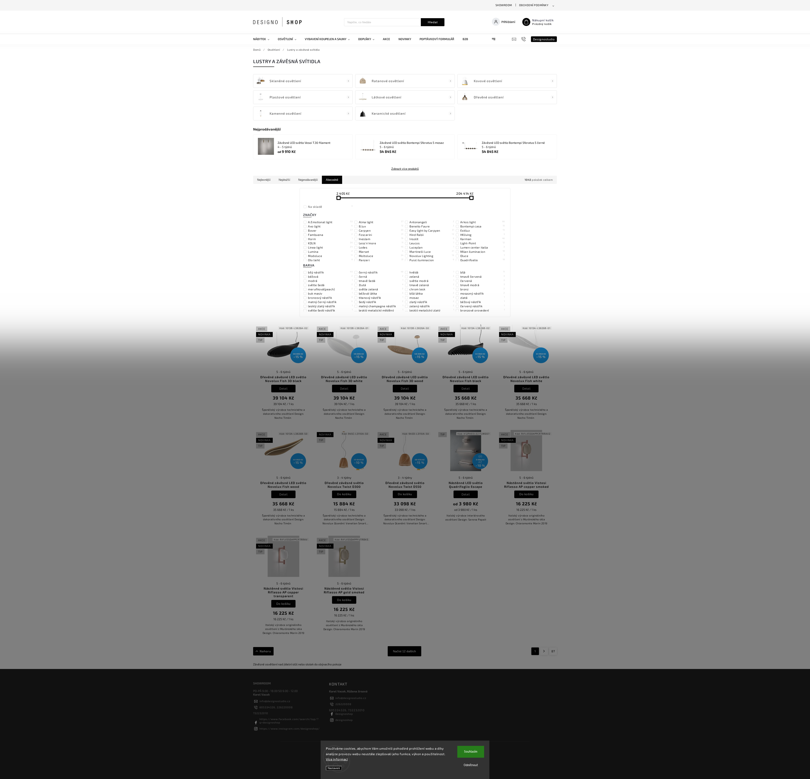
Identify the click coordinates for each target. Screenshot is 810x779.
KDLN (330, 243)
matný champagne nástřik (381, 306)
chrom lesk (431, 289)
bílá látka (431, 293)
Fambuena (330, 235)
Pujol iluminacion (431, 260)
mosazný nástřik (482, 293)
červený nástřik (482, 306)
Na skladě (330, 206)
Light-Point (482, 243)
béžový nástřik (482, 302)
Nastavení (334, 768)
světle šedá (330, 285)
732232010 (260, 713)
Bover (330, 230)
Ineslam (381, 239)
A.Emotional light (330, 222)
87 (553, 651)
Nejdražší (284, 179)
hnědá (431, 272)
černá (381, 276)
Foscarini (381, 235)
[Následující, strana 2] (544, 651)
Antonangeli (431, 222)
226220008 (343, 704)
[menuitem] (263, 39)
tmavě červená (482, 276)
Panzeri (381, 260)
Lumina (330, 251)
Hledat (433, 22)
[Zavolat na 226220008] (524, 39)
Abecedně (332, 179)
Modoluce (330, 256)
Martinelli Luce (431, 251)
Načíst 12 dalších (404, 651)
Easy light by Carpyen (431, 230)
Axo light (330, 226)
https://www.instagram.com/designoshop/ (289, 728)
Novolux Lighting (431, 256)
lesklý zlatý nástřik (330, 306)
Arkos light (482, 222)
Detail (283, 388)
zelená (431, 276)
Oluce (482, 256)
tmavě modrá (482, 285)
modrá (330, 281)
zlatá (482, 297)
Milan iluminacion (482, 251)
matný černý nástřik (330, 302)
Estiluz (482, 230)
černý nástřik (381, 272)
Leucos (431, 243)
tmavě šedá (381, 281)
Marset (381, 251)
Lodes (381, 247)
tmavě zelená (431, 285)
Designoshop (344, 713)
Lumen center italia (482, 247)
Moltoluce (381, 256)
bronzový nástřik (330, 297)
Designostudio (544, 39)
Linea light (330, 247)
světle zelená (381, 289)
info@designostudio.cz (274, 701)
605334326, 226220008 (276, 707)
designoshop (344, 720)
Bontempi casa (482, 226)
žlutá (381, 285)
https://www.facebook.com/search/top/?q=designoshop (289, 720)
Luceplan (431, 247)
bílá (482, 272)
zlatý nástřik (431, 302)
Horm (330, 239)
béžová (330, 276)
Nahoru (265, 651)
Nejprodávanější (308, 179)
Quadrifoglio (482, 260)
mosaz (431, 297)
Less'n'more (381, 243)
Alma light (381, 222)
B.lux (381, 226)
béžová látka (381, 293)
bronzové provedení (482, 310)
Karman (482, 239)
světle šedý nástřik (330, 310)
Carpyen (381, 230)
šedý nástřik (381, 302)
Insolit (431, 239)
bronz (482, 289)
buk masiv (330, 293)
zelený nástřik (431, 306)
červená (482, 281)
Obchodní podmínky (534, 5)
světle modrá (431, 281)
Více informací (337, 759)
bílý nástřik (330, 272)
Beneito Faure (431, 226)
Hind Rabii (431, 235)
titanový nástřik (381, 297)
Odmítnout (471, 765)
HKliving (482, 235)
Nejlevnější (264, 179)
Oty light (330, 260)
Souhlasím (470, 751)
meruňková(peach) (330, 289)
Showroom (503, 5)
